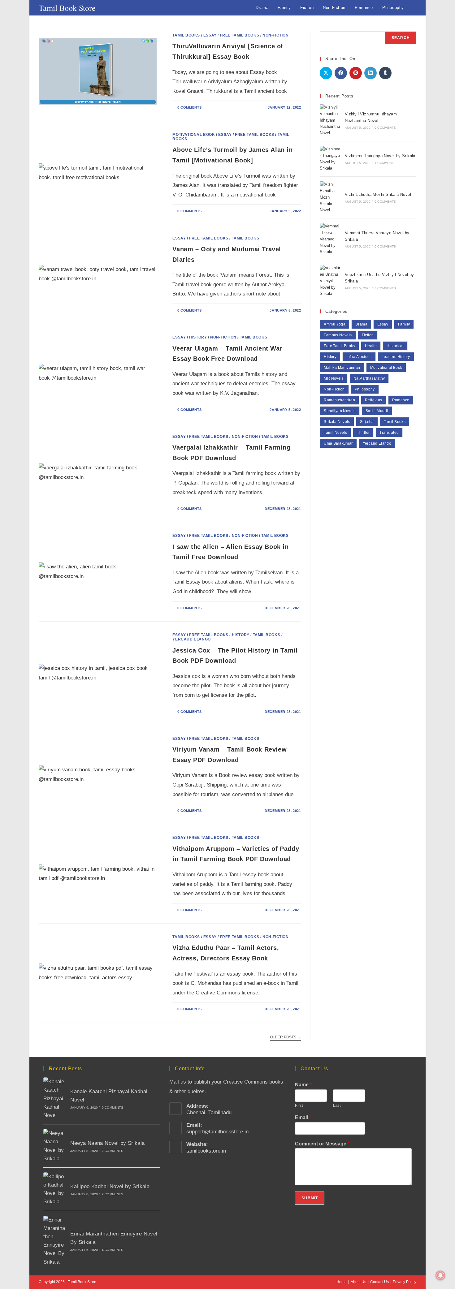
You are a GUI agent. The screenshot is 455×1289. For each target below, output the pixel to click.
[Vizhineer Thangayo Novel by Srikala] (330, 159)
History (198, 337)
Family (404, 324)
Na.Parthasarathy (369, 378)
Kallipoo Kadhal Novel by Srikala (110, 1186)
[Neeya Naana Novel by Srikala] (54, 1146)
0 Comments (189, 107)
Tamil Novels (335, 432)
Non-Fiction (275, 35)
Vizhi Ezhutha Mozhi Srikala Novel (378, 194)
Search (401, 38)
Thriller (363, 432)
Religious (373, 400)
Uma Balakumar (338, 443)
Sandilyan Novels (339, 411)
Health (371, 346)
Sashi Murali (377, 411)
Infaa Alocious (359, 357)
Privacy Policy (404, 1282)
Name (303, 1084)
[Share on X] (326, 73)
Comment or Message (322, 1143)
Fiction (368, 335)
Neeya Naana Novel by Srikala (107, 1143)
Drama (361, 324)
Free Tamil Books (239, 35)
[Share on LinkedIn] (370, 73)
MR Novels (334, 378)
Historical (395, 346)
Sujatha (367, 422)
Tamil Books (186, 35)
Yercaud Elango (191, 639)
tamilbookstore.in (206, 1151)
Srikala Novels (337, 422)
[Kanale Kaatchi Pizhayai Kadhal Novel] (54, 1098)
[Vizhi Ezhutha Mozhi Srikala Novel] (330, 197)
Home (341, 1282)
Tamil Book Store (67, 7)
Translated (389, 432)
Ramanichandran (339, 400)
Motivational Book (193, 134)
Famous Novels (338, 335)
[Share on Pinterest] (355, 73)
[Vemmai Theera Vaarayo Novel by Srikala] (330, 239)
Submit (309, 1198)
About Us (358, 1282)
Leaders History (396, 357)
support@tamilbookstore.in (217, 1132)
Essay (210, 35)
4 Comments (112, 1250)
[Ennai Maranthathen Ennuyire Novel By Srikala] (54, 1241)
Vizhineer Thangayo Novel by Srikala (380, 155)
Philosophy (365, 389)
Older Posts (285, 1037)
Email (303, 1117)
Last (337, 1105)
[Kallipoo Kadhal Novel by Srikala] (54, 1189)
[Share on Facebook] (341, 73)
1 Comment (384, 163)
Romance (401, 400)
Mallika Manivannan (342, 367)
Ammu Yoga (334, 324)
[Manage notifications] (440, 1275)
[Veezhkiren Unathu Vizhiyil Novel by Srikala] (330, 281)
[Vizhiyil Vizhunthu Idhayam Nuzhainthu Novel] (330, 120)
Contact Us (379, 1282)
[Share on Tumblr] (385, 73)
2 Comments (112, 1151)
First (299, 1105)
